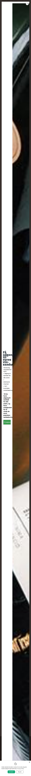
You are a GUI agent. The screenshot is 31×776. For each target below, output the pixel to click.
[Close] (29, 762)
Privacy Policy (20, 768)
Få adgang (7, 422)
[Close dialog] (27, 3)
